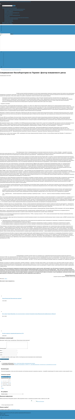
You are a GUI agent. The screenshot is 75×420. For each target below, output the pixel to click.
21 (7, 384)
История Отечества (8, 14)
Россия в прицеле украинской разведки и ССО (13, 333)
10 (1, 382)
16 (10, 382)
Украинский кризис (8, 20)
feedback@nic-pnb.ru (15, 409)
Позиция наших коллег (7, 22)
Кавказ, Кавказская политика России (12, 15)
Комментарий (3, 348)
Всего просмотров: (6, 404)
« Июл (2, 388)
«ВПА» (6, 278)
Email (1, 352)
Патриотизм (7, 16)
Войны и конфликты (8, 11)
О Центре (4, 25)
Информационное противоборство (11, 12)
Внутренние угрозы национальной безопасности (14, 9)
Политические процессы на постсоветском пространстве (16, 17)
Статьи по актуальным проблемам (9, 7)
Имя (1, 350)
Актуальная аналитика (7, 27)
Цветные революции (8, 21)
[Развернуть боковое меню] (0, 361)
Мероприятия (5, 30)
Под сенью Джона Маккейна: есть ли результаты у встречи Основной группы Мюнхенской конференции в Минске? (29, 313)
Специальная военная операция (11, 18)
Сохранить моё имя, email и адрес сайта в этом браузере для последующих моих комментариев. (21, 357)
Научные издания (6, 28)
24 (1, 385)
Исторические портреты (7, 29)
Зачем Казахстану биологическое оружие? (12, 298)
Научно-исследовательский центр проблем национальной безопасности (15, 1)
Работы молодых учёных (7, 23)
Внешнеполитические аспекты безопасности (13, 10)
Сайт (1, 354)
